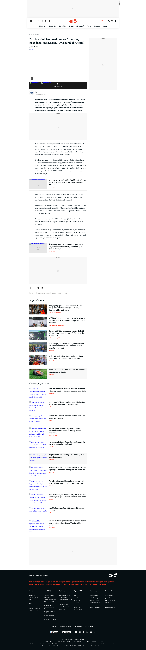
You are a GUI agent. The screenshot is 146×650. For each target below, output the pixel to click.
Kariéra (92, 626)
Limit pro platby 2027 (110, 600)
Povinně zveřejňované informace (96, 646)
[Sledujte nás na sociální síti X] (34, 21)
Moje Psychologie (34, 582)
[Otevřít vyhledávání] (112, 21)
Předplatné (78, 626)
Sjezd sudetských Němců (65, 599)
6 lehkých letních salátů (50, 619)
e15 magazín (80, 26)
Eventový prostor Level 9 (75, 584)
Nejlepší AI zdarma (94, 600)
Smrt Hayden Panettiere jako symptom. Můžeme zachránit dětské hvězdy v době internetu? (65, 430)
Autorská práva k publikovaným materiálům (40, 644)
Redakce (62, 626)
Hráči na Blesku (55, 582)
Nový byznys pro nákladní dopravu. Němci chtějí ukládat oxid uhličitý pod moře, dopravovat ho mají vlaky (65, 308)
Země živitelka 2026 (109, 607)
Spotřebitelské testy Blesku (80, 582)
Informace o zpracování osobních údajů (90, 644)
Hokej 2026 (77, 600)
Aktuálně (32, 591)
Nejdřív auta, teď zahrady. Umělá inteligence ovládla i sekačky (66, 456)
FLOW (89, 26)
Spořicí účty (108, 598)
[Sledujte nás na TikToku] (49, 21)
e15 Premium (42, 26)
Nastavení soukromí (111, 644)
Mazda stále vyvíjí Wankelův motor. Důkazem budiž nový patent (67, 417)
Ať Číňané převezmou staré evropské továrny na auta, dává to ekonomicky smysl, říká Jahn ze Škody (67, 320)
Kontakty (54, 626)
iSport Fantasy (65, 582)
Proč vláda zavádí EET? (64, 602)
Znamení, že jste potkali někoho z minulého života (50, 601)
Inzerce (70, 626)
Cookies (103, 644)
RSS (86, 626)
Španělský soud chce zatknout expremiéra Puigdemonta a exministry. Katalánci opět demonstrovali (66, 246)
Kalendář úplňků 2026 (34, 608)
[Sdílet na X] (34, 288)
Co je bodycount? (33, 611)
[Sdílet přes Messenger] (38, 288)
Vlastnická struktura (47, 646)
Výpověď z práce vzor (64, 606)
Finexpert (97, 26)
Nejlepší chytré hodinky (95, 602)
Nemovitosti (94, 582)
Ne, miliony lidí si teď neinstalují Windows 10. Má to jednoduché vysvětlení (67, 443)
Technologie (94, 591)
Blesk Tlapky (45, 582)
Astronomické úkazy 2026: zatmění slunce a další (49, 607)
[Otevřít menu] (115, 21)
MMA (75, 595)
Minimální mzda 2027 (110, 605)
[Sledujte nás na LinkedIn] (30, 21)
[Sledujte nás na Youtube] (45, 21)
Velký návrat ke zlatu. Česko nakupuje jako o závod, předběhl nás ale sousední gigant (66, 357)
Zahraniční (37, 34)
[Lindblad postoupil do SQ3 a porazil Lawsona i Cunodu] (38, 512)
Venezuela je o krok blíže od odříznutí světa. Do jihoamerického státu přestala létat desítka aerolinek (67, 182)
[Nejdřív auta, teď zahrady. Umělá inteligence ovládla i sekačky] (38, 459)
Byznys (71, 26)
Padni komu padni (63, 604)
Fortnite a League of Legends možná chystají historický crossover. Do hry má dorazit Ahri (66, 482)
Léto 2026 (47, 591)
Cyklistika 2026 (78, 610)
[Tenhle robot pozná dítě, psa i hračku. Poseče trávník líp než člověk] (38, 374)
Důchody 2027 (108, 602)
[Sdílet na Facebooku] (30, 288)
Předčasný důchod (109, 595)
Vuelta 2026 (102, 584)
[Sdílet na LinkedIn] (42, 288)
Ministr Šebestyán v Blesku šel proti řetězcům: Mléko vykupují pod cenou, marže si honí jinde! (67, 390)
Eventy (104, 26)
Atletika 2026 (77, 607)
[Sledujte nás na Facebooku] (38, 21)
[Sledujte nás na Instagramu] (42, 21)
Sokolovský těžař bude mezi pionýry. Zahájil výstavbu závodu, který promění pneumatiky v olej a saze (67, 333)
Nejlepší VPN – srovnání (95, 605)
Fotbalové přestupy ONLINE (58, 584)
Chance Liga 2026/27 (91, 584)
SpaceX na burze (94, 595)
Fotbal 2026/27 (78, 598)
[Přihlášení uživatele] (109, 21)
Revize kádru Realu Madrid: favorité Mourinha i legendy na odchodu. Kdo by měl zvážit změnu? (67, 469)
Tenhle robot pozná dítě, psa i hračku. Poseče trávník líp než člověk (67, 371)
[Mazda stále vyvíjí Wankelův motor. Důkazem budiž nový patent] (38, 420)
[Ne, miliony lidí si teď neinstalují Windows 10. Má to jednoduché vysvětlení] (38, 446)
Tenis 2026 (77, 602)
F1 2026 (76, 605)
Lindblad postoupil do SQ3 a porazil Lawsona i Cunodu (67, 509)
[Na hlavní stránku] (73, 21)
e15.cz (30, 34)
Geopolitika (62, 26)
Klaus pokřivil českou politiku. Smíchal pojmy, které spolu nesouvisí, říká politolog (67, 403)
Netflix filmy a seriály (95, 607)
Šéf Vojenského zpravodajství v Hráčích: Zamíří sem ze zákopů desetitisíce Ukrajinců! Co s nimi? (67, 523)
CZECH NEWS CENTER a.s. (79, 639)
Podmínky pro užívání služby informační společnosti (65, 644)
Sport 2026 (78, 591)
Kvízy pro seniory (33, 606)
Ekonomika (52, 26)
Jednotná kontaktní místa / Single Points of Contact (66, 646)
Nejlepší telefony (94, 598)
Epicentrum (32, 595)
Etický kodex (83, 646)
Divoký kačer (62, 609)
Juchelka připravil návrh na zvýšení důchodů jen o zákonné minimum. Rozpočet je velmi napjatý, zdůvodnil (66, 346)
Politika (62, 591)
